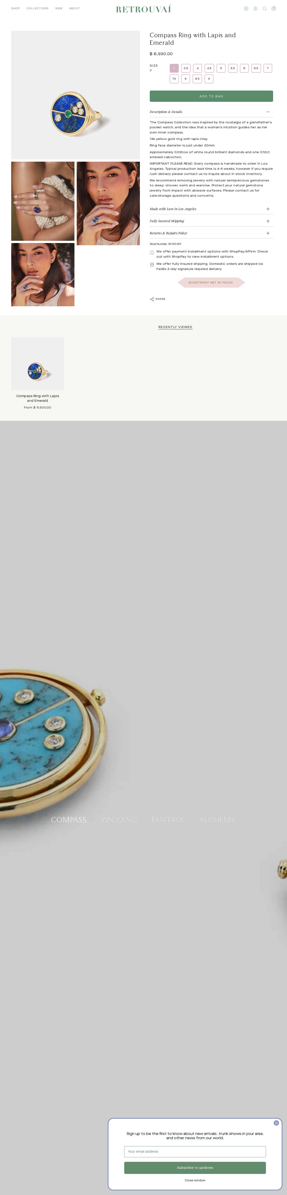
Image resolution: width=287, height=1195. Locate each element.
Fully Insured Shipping (167, 221)
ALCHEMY (217, 819)
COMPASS (68, 819)
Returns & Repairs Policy (168, 233)
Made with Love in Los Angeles (173, 209)
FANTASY (168, 819)
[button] (15, 8)
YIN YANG (119, 819)
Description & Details (166, 111)
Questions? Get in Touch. (211, 282)
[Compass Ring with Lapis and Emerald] (37, 363)
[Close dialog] (276, 1123)
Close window (195, 1180)
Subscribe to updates (195, 1168)
